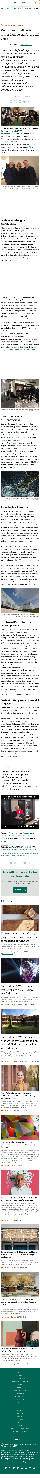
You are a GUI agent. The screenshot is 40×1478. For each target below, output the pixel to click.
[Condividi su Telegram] (29, 101)
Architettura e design (8, 856)
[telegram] (34, 1468)
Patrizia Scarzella (26, 45)
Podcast (20, 1388)
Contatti (20, 1414)
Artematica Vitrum (13, 437)
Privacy (20, 1426)
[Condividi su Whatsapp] (24, 101)
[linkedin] (30, 1468)
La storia (20, 1420)
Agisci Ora (20, 1400)
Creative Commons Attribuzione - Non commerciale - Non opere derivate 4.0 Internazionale (19, 848)
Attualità (20, 1373)
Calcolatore (20, 1397)
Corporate (20, 1394)
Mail (20, 1423)
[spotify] (18, 1468)
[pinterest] (14, 1468)
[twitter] (10, 1468)
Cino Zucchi (14, 142)
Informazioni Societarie (20, 1429)
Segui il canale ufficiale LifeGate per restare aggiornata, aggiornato (18, 836)
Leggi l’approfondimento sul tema (23, 350)
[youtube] (22, 1468)
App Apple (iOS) (20, 1379)
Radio (20, 1385)
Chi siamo (20, 1417)
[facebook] (6, 1468)
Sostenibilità (27, 853)
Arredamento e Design (12, 25)
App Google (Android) (20, 1382)
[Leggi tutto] (38, 901)
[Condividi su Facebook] (11, 101)
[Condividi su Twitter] (15, 101)
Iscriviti (18, 890)
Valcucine (32, 147)
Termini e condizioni (20, 1432)
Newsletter (20, 1376)
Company (20, 1411)
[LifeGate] (20, 2)
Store (11, 3)
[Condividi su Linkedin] (20, 101)
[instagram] (26, 1468)
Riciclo (35, 853)
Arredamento (20, 856)
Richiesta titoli (20, 1391)
